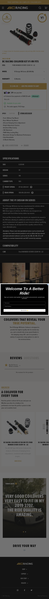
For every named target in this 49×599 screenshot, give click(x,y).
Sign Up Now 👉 (24, 310)
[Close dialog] (47, 284)
